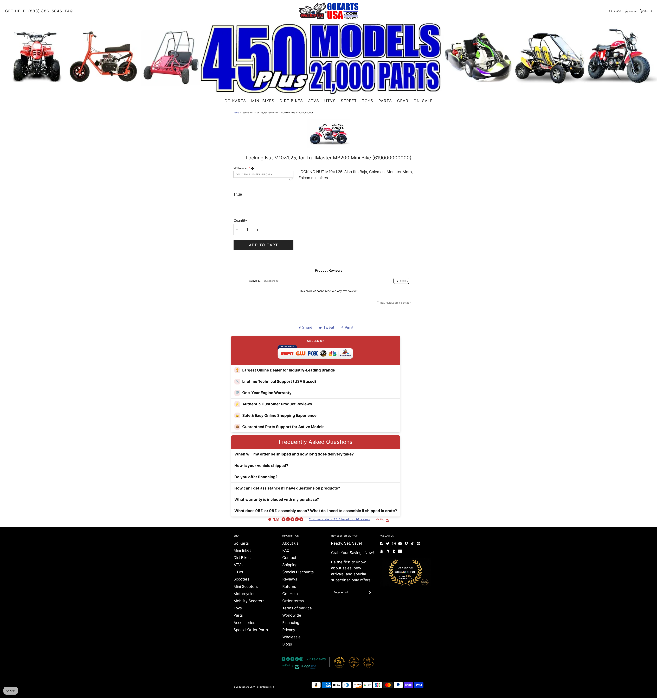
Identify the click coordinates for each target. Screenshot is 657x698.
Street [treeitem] (349, 101)
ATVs (238, 565)
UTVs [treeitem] (330, 101)
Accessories (244, 622)
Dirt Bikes (242, 557)
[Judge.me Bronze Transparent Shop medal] (354, 662)
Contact (289, 557)
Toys (238, 608)
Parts (238, 615)
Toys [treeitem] (367, 101)
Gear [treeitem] (402, 101)
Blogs (287, 644)
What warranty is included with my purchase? (276, 499)
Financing (290, 622)
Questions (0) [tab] (271, 280)
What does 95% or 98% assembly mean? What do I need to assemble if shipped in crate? (315, 510)
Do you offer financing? (256, 477)
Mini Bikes (243, 550)
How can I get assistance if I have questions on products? (287, 488)
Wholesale (291, 637)
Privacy (288, 630)
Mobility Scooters (249, 601)
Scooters (241, 579)
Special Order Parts (251, 630)
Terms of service (297, 608)
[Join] (370, 592)
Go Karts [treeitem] (235, 101)
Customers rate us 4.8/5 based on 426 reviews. (339, 519)
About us (290, 543)
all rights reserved (265, 687)
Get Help (290, 593)
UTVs (238, 572)
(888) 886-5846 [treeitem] (45, 11)
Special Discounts (298, 572)
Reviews (289, 579)
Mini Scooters (246, 586)
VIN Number (242, 168)
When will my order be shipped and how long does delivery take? (294, 454)
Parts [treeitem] (385, 101)
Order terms (293, 601)
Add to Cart (263, 245)
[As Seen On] (405, 572)
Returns (289, 586)
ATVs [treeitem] (313, 101)
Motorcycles (244, 593)
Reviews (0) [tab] (254, 280)
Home (236, 112)
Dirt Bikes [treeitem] (291, 101)
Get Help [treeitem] (15, 11)
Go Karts (241, 543)
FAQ (285, 550)
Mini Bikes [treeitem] (262, 101)
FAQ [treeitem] (69, 11)
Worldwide (291, 615)
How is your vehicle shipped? (261, 465)
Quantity (240, 220)
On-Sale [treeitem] (423, 101)
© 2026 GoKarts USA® (244, 687)
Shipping (290, 565)
